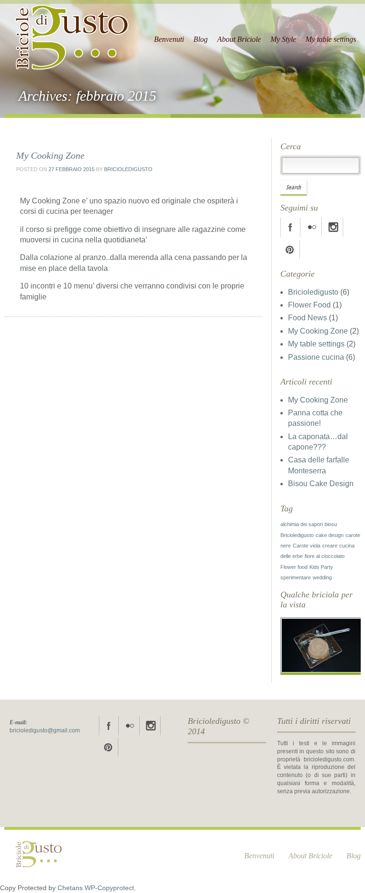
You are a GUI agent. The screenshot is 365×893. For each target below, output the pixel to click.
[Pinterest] (289, 249)
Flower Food (309, 305)
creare (329, 545)
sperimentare (295, 577)
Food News (307, 318)
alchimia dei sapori (301, 524)
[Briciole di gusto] (72, 33)
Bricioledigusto (128, 169)
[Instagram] (333, 227)
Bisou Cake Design (321, 484)
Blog (200, 39)
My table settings (331, 39)
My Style (283, 39)
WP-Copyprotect (109, 888)
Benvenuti (169, 39)
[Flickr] (311, 227)
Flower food (293, 567)
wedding (322, 577)
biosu (331, 524)
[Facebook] (290, 227)
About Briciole (239, 39)
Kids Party (321, 567)
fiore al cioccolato (325, 556)
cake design (330, 535)
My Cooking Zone (50, 155)
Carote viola (306, 545)
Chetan (68, 888)
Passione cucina (316, 357)
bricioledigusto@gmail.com (45, 730)
